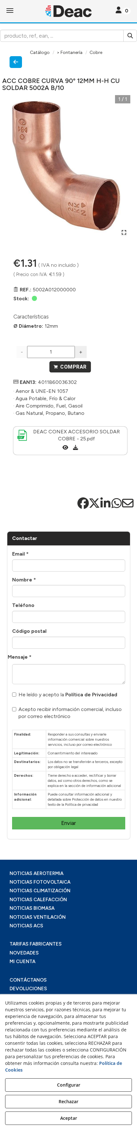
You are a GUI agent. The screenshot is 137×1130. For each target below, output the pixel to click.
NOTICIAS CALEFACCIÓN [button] (38, 899)
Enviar (68, 823)
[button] (68, 11)
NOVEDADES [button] (24, 953)
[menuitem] (68, 873)
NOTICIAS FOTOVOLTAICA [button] (40, 882)
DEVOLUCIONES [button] (28, 989)
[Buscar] (130, 36)
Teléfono (23, 605)
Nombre (24, 580)
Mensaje (20, 657)
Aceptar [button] (68, 1118)
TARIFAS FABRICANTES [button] (35, 944)
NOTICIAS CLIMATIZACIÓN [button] (40, 891)
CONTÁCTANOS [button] (28, 980)
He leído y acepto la (67, 695)
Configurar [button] (68, 1085)
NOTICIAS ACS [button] (26, 926)
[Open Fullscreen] (124, 232)
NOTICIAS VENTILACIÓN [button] (38, 917)
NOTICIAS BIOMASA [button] (32, 908)
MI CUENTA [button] (22, 961)
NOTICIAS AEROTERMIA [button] (36, 873)
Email (20, 554)
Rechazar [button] (68, 1101)
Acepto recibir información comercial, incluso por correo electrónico (70, 713)
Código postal (29, 631)
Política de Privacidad (91, 695)
